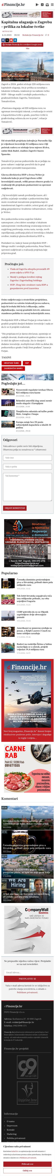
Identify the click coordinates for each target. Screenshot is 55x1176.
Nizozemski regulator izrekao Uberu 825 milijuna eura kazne (34, 391)
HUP (27, 363)
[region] (27, 1159)
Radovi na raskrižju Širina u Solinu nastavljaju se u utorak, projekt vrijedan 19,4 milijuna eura (34, 647)
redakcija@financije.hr (23, 1022)
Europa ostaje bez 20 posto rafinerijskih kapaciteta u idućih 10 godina (33, 425)
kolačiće (15, 1151)
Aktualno (7, 31)
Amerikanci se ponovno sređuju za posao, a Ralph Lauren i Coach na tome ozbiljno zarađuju (34, 631)
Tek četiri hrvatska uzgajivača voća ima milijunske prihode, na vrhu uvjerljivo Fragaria (34, 599)
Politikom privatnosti (28, 1158)
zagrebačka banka (13, 368)
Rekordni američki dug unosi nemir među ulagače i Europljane (34, 402)
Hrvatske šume (11, 363)
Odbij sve (27, 1170)
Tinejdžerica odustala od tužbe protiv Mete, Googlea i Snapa (34, 413)
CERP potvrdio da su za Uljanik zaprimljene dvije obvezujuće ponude (32, 615)
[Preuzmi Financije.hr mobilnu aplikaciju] (37, 4)
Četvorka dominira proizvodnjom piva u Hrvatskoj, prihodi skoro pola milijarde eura (35, 582)
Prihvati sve (27, 1164)
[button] (3, 40)
